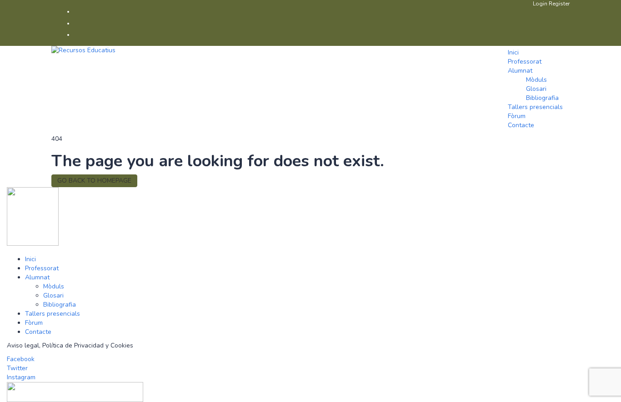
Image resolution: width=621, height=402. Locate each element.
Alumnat (520, 70)
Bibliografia (542, 98)
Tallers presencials (535, 107)
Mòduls (536, 79)
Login (541, 3)
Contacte (521, 125)
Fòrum (517, 116)
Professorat (524, 61)
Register (559, 3)
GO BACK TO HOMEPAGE (94, 180)
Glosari (536, 88)
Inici (513, 52)
